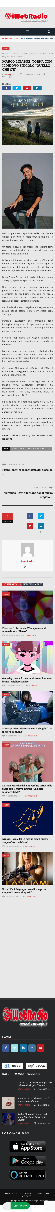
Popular (19, 1073)
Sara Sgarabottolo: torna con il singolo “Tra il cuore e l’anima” (27, 730)
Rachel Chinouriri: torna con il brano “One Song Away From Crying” (32, 1117)
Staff (46, 1193)
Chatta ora (21, 1205)
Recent (6, 1073)
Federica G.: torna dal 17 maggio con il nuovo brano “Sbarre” (24, 629)
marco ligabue (18, 448)
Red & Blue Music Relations (39, 448)
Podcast (29, 1193)
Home (7, 1193)
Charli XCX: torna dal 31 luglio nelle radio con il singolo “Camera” (35, 1084)
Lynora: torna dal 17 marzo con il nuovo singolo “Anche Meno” (25, 840)
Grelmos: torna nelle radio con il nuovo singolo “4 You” (33, 1100)
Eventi (38, 1193)
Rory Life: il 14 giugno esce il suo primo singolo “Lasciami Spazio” (24, 891)
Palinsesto (17, 1193)
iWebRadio (10, 74)
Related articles (12, 584)
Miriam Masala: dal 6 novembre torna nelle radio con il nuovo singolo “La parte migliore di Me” (27, 788)
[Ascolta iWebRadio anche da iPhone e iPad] (27, 1146)
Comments (33, 1073)
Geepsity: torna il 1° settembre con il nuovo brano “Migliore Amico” (26, 680)
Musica (6, 49)
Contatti (26, 1196)
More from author (32, 584)
